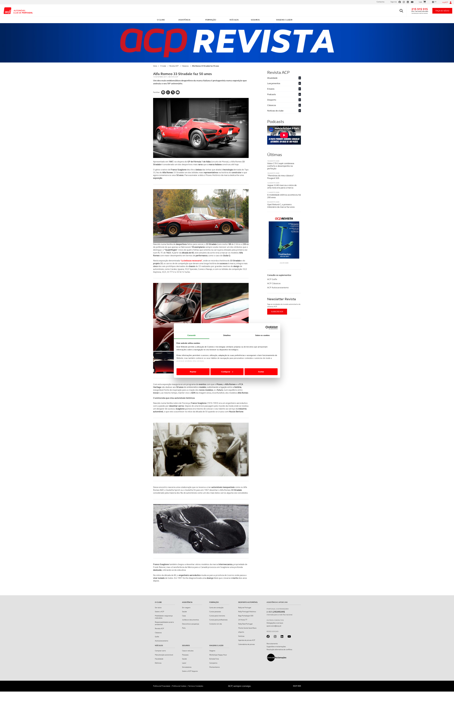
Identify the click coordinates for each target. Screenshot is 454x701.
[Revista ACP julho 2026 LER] (284, 237)
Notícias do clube (283, 110)
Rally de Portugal (244, 607)
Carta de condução (216, 607)
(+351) (276, 611)
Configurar (225, 372)
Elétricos (158, 663)
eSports (241, 632)
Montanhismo (214, 667)
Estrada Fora (214, 659)
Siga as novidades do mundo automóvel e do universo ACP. (283, 305)
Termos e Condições (195, 686)
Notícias (241, 636)
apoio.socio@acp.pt (274, 626)
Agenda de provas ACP (246, 640)
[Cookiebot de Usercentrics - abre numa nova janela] (267, 327)
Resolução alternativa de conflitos (279, 649)
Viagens (212, 651)
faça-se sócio (442, 10)
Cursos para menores (217, 616)
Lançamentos (283, 83)
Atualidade (283, 78)
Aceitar (261, 372)
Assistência (187, 602)
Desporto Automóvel (248, 602)
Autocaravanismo (161, 641)
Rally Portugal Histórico (247, 612)
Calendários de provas (246, 644)
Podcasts (283, 94)
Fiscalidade (159, 659)
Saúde (184, 612)
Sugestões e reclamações (276, 646)
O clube (163, 66)
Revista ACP (174, 66)
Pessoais (185, 655)
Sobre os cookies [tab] (262, 335)
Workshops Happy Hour (218, 655)
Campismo (213, 663)
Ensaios (283, 88)
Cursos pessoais (215, 612)
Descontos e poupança (190, 624)
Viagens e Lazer (216, 645)
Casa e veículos (187, 651)
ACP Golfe (272, 279)
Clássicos (185, 66)
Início (155, 66)
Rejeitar (193, 372)
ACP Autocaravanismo (278, 287)
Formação (214, 602)
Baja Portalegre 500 (245, 616)
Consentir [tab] (191, 335)
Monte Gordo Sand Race (247, 628)
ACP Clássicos (274, 283)
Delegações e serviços (275, 623)
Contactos (380, 2)
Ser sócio (158, 607)
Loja (420, 2)
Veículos (159, 645)
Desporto (283, 99)
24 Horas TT (242, 620)
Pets (184, 628)
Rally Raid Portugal (245, 624)
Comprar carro (160, 651)
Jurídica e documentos (190, 620)
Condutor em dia (215, 624)
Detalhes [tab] (227, 335)
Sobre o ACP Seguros (190, 671)
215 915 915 (419, 9)
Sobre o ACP (159, 612)
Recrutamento (272, 644)
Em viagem (186, 607)
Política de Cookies (179, 686)
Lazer (184, 663)
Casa (184, 616)
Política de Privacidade (161, 686)
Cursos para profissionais (218, 620)
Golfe (157, 637)
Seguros (186, 645)
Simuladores (186, 667)
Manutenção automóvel (164, 655)
